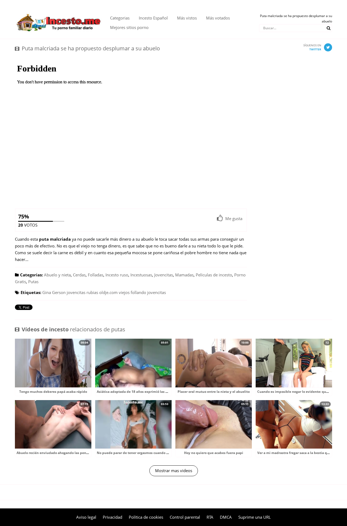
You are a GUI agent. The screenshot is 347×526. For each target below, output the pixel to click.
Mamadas (184, 274)
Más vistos (187, 18)
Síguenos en (312, 47)
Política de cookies (146, 517)
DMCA (226, 517)
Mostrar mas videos (173, 470)
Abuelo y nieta (57, 274)
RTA (210, 517)
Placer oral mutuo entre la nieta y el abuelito (214, 391)
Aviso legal (86, 517)
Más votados (218, 18)
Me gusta (233, 218)
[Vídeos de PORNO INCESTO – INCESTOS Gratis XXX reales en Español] (58, 11)
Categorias (120, 18)
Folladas (95, 274)
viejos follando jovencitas (142, 292)
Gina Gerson (54, 292)
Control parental (185, 517)
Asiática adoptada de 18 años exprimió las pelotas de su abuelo (148, 391)
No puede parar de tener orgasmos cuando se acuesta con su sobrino (152, 452)
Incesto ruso (116, 274)
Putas (33, 281)
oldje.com (108, 292)
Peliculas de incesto (214, 274)
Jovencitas (163, 274)
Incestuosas (141, 274)
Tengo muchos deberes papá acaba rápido (53, 391)
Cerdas (79, 274)
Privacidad (112, 517)
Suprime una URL (254, 517)
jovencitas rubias (82, 292)
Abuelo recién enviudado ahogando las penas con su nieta (63, 452)
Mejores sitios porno (129, 27)
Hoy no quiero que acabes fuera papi (213, 452)
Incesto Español (153, 18)
